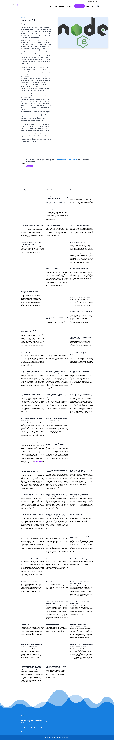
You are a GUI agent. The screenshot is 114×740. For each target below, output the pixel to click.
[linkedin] (35, 728)
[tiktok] (41, 728)
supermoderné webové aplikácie (31, 136)
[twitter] (38, 728)
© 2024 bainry (48, 737)
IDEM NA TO (29, 166)
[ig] (94, 6)
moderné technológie (27, 138)
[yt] (31, 728)
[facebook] (25, 728)
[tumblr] (21, 731)
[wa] (28, 728)
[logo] (15, 6)
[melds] (25, 731)
